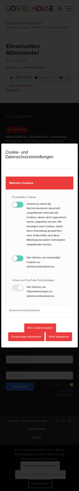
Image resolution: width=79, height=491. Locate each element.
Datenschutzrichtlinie (24, 310)
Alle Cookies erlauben (40, 327)
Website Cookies (21, 183)
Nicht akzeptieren (59, 336)
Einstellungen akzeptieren (26, 336)
